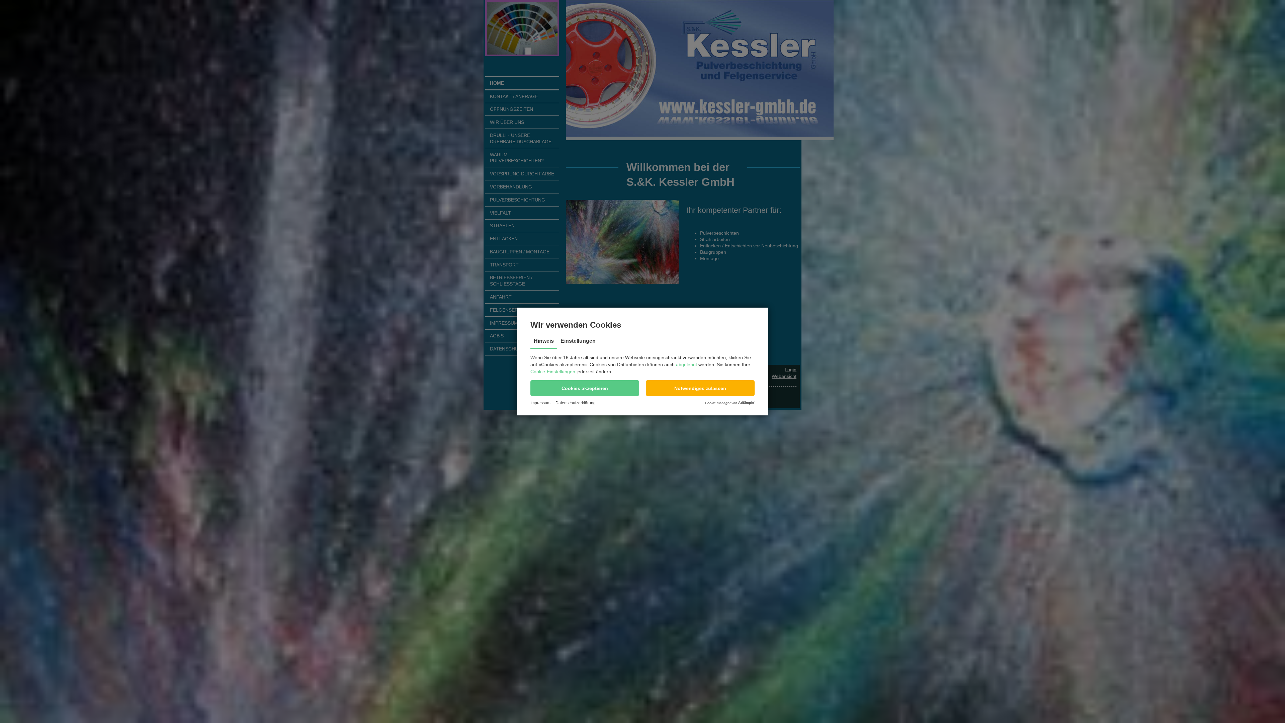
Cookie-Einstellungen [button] (552, 371)
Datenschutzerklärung (575, 403)
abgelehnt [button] (686, 364)
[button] (584, 388)
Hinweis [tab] (544, 341)
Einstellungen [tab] (578, 341)
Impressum (540, 403)
